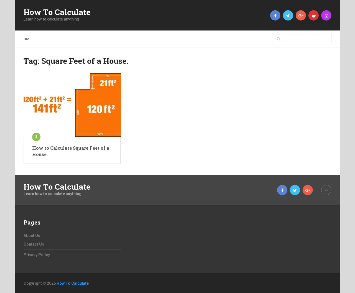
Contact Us (34, 244)
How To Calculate (57, 12)
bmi (27, 39)
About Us (32, 235)
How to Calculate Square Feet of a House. (70, 151)
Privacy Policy (37, 255)
